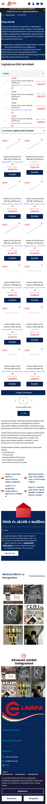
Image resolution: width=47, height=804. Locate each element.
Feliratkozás (10, 553)
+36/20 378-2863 (11, 757)
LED (2, 47)
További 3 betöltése (23, 392)
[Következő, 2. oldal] (23, 400)
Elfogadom (33, 798)
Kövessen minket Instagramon (24, 662)
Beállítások (22, 791)
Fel (25, 413)
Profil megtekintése (37, 576)
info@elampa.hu (11, 761)
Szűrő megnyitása (23, 73)
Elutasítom (11, 798)
